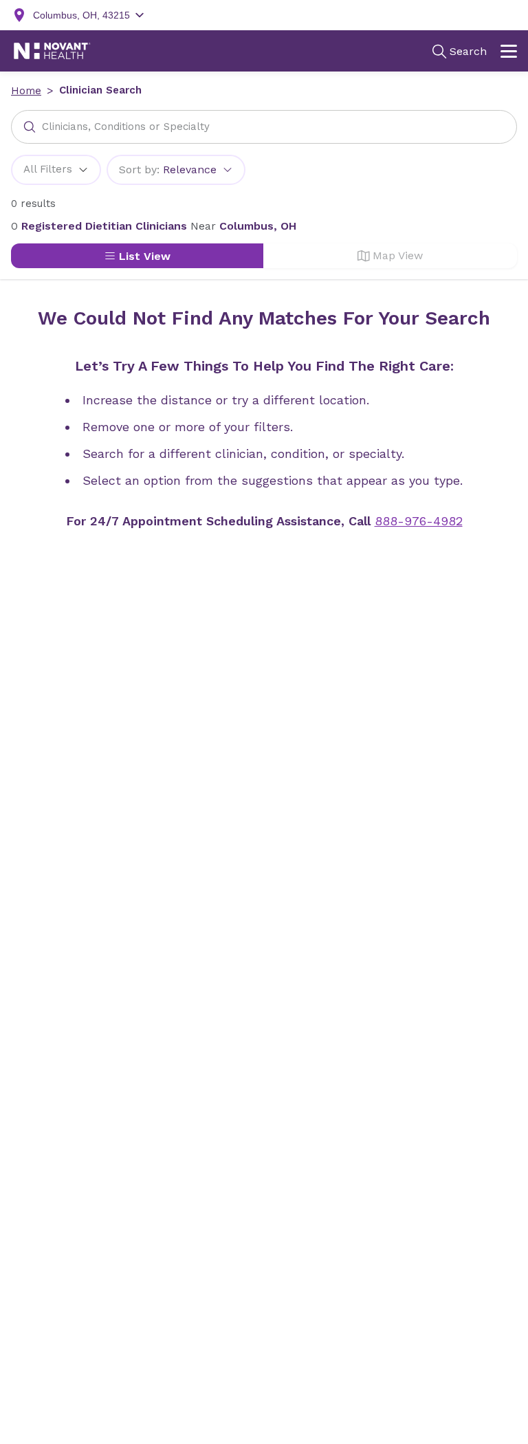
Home (26, 91)
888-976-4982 (419, 521)
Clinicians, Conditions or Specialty (126, 126)
